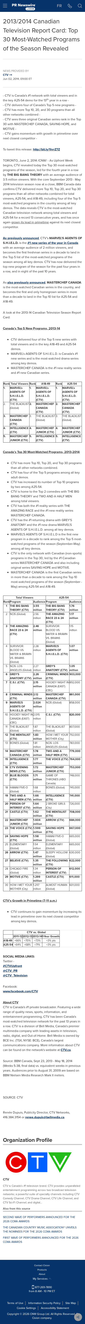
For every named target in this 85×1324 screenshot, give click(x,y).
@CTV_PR (10, 970)
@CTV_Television (15, 975)
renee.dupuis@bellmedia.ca (44, 1117)
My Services (40, 1279)
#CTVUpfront (12, 966)
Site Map (70, 1303)
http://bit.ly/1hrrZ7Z (46, 149)
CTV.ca (66, 1050)
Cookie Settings (26, 1308)
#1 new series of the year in (52, 243)
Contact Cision (42, 1265)
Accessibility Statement (55, 1308)
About (42, 1274)
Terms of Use (15, 1303)
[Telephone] (70, 6)
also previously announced (26, 282)
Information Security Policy (44, 1303)
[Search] (80, 6)
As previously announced (21, 238)
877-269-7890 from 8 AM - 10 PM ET (42, 1289)
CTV (6, 1179)
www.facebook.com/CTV (20, 991)
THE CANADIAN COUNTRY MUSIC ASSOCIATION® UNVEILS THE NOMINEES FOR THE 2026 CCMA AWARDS (39, 1229)
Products (42, 1270)
